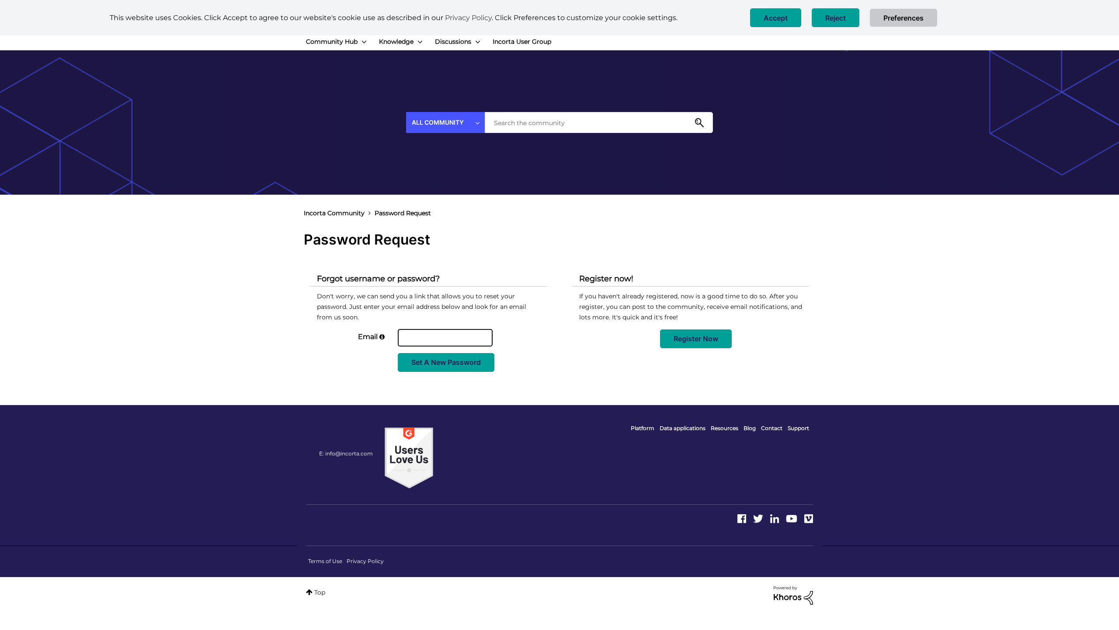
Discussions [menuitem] (453, 42)
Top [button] (319, 592)
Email (368, 336)
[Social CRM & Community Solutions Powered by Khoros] (793, 595)
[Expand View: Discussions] (477, 42)
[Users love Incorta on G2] (409, 458)
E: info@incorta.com (346, 453)
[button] (775, 17)
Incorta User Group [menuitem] (522, 42)
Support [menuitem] (798, 428)
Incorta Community (334, 213)
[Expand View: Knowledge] (420, 42)
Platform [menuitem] (642, 428)
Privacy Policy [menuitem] (365, 561)
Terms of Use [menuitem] (325, 561)
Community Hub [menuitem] (332, 42)
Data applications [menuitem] (682, 428)
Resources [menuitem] (724, 428)
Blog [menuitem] (750, 428)
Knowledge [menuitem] (396, 42)
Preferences (903, 18)
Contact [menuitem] (771, 428)
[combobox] (599, 122)
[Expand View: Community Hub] (364, 42)
